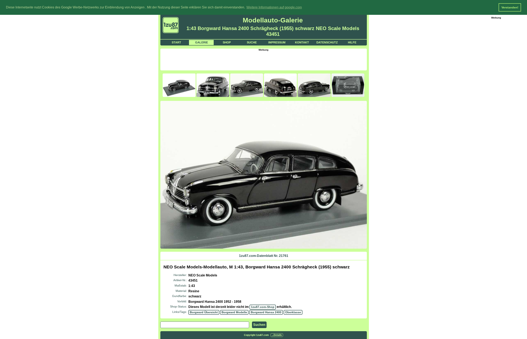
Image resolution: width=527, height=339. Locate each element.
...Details (277, 335)
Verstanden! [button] (509, 7)
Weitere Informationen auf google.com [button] (274, 7)
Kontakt (302, 42)
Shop (227, 42)
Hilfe (352, 42)
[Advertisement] (263, 60)
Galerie (201, 42)
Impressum (277, 42)
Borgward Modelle (234, 312)
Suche (252, 42)
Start (176, 42)
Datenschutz (327, 42)
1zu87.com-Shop (262, 307)
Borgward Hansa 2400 (266, 312)
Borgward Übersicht (204, 312)
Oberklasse (293, 312)
